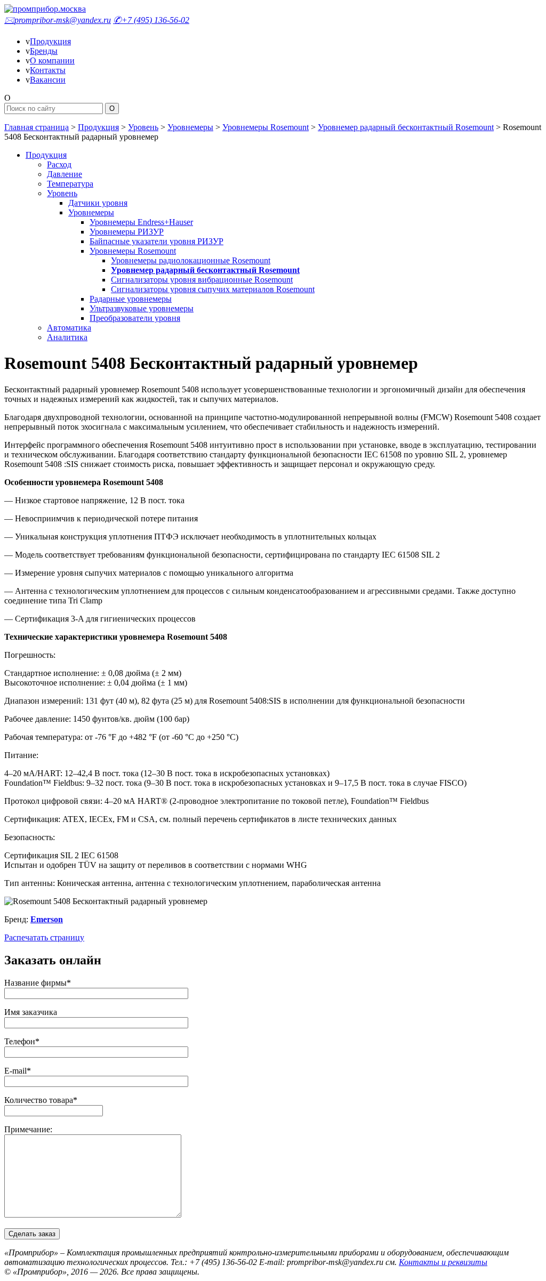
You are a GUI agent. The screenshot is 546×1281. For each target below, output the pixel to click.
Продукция (50, 41)
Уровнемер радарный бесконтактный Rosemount (406, 127)
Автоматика (69, 327)
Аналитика (67, 337)
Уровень (143, 127)
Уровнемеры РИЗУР (127, 231)
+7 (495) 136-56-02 (151, 20)
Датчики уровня (97, 202)
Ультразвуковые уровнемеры (142, 308)
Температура (70, 183)
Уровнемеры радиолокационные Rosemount (190, 260)
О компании (52, 60)
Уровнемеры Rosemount (265, 127)
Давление (64, 174)
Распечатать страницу (44, 937)
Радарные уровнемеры (131, 298)
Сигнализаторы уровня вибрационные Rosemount (202, 279)
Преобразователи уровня (135, 318)
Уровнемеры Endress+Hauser (141, 222)
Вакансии (48, 79)
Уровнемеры (190, 127)
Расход (59, 164)
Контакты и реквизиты (443, 1262)
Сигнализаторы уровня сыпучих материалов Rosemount (213, 289)
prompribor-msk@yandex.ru (57, 20)
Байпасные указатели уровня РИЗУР (156, 241)
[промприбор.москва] (45, 8)
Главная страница (36, 127)
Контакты (48, 70)
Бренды (44, 50)
